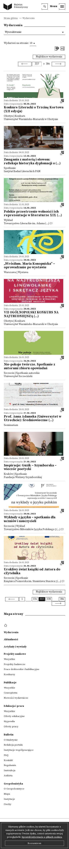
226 (35, 599)
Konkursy (9, 674)
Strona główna (11, 18)
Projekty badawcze (14, 664)
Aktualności (11, 639)
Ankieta (8, 775)
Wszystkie (9, 659)
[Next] (58, 64)
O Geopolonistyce (14, 788)
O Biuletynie (11, 739)
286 (48, 63)
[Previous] (24, 64)
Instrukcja (9, 770)
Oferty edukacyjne (14, 716)
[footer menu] (6, 625)
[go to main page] (16, 7)
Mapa (7, 793)
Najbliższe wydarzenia (49, 56)
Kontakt (8, 760)
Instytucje (9, 799)
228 (49, 599)
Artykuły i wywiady (15, 646)
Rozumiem (34, 843)
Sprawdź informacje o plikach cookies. (42, 837)
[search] (45, 6)
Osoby (7, 804)
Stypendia (9, 721)
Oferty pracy (11, 726)
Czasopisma (10, 692)
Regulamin (10, 765)
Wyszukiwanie (13, 32)
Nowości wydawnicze (16, 697)
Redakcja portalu (13, 744)
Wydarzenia (11, 632)
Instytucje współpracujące (19, 749)
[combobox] (33, 43)
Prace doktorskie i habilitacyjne (21, 669)
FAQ (6, 755)
